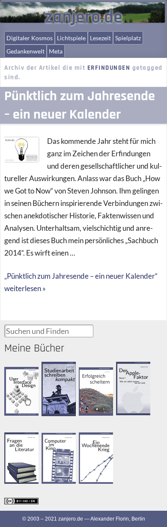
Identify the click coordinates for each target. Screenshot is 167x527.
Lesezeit (100, 38)
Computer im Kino (56, 440)
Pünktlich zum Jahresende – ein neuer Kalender (79, 105)
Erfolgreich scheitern (91, 375)
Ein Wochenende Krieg (97, 440)
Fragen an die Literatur (18, 440)
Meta (56, 51)
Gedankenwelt (25, 51)
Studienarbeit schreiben (56, 369)
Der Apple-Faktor (128, 369)
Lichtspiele (71, 38)
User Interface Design (20, 374)
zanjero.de (83, 17)
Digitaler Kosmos (29, 38)
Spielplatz (128, 38)
